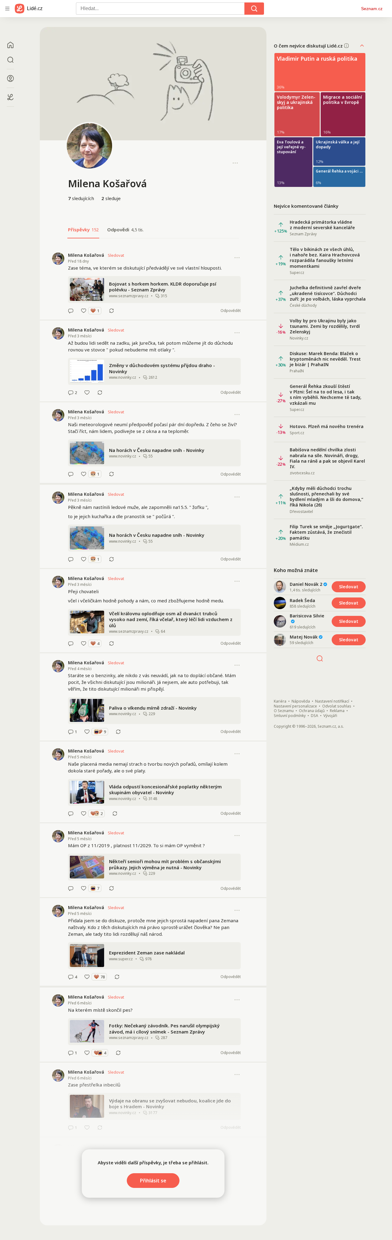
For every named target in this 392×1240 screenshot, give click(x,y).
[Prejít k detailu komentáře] (71, 310)
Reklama (337, 710)
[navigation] (7, 8)
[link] (153, 283)
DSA (314, 715)
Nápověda (301, 701)
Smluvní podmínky (290, 715)
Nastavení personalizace (295, 706)
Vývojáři (330, 715)
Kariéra (280, 701)
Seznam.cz (372, 8)
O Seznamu (284, 710)
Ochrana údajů (312, 710)
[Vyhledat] (254, 8)
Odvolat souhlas (336, 706)
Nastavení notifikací (332, 701)
